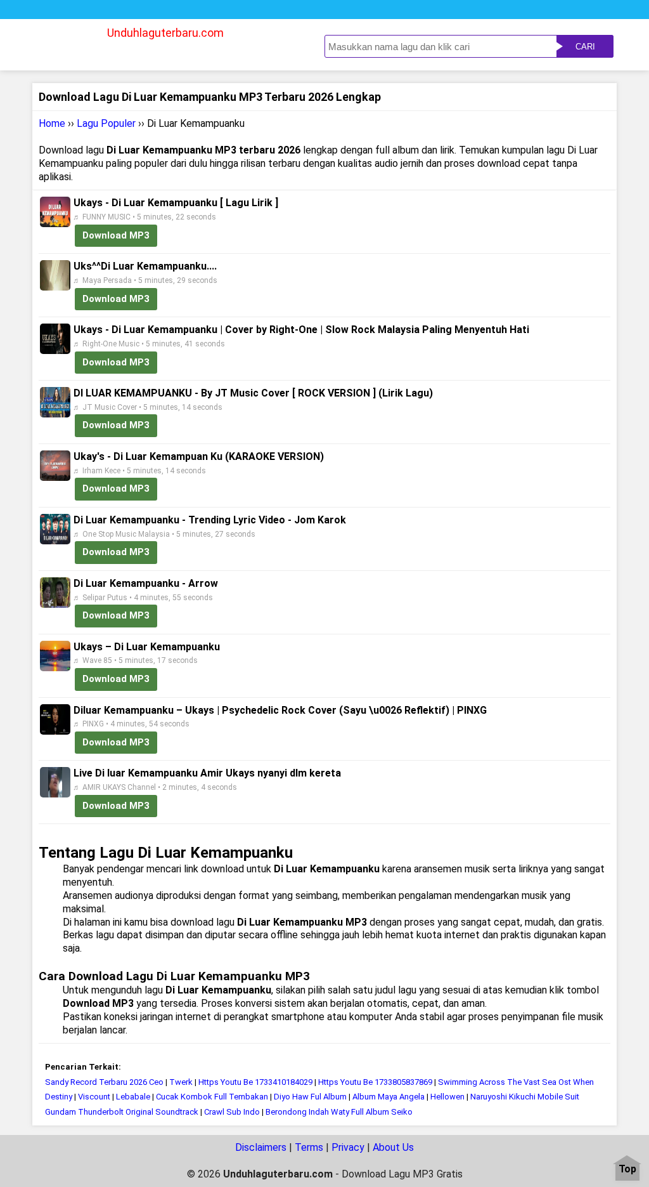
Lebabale (133, 1096)
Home (52, 123)
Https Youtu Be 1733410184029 (255, 1082)
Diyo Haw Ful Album (310, 1096)
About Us (393, 1147)
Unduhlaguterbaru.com (165, 32)
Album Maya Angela (388, 1096)
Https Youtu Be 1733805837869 (375, 1082)
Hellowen (448, 1096)
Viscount (94, 1096)
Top (627, 1169)
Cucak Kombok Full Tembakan (213, 1096)
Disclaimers (260, 1147)
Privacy (347, 1147)
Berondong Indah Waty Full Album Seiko (339, 1112)
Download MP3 (116, 235)
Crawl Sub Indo (232, 1112)
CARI (585, 46)
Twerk (181, 1082)
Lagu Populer (106, 123)
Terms (309, 1147)
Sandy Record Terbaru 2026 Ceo (104, 1082)
